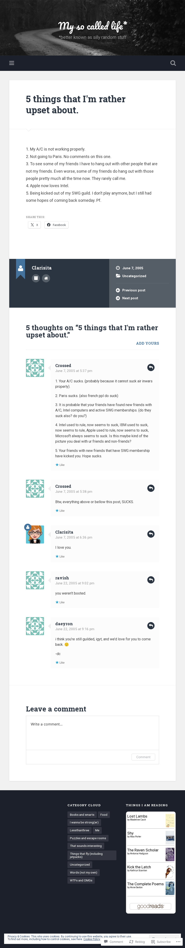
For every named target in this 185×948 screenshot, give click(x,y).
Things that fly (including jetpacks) (86, 855)
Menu (12, 63)
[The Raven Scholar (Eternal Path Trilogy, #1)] (170, 859)
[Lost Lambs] (170, 826)
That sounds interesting (86, 846)
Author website (46, 278)
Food (103, 814)
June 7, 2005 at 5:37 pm (73, 371)
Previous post (133, 290)
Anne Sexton (136, 887)
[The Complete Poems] (170, 893)
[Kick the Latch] (170, 877)
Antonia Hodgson (139, 853)
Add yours (147, 343)
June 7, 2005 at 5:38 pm (73, 492)
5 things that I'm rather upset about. (76, 104)
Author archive (36, 278)
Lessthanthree (79, 830)
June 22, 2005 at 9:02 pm (74, 583)
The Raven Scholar (143, 850)
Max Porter (135, 836)
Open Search (172, 63)
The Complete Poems (145, 884)
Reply (151, 367)
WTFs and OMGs (81, 880)
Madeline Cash (138, 819)
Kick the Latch (139, 867)
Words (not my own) (83, 872)
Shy (130, 833)
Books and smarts (82, 814)
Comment (143, 757)
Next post (130, 298)
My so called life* (92, 26)
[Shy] (170, 843)
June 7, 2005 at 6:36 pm (73, 537)
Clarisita (64, 532)
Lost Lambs (137, 816)
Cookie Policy (91, 939)
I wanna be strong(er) (84, 822)
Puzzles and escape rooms (88, 838)
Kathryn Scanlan (138, 870)
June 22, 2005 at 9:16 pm (74, 629)
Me (97, 830)
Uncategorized (134, 276)
